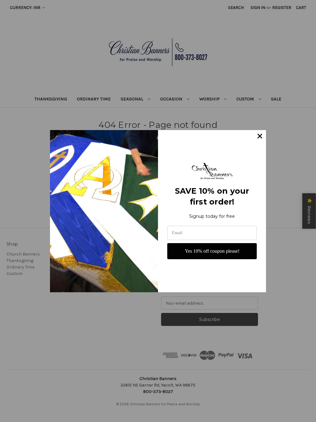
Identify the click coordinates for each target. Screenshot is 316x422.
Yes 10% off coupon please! (212, 251)
